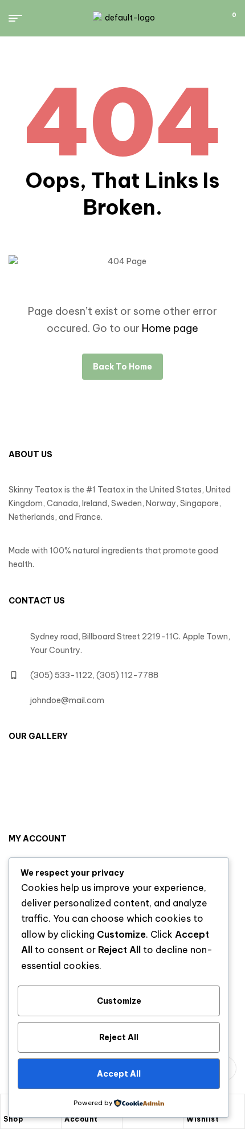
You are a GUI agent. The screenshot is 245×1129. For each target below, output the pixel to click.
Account (81, 1119)
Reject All (118, 1037)
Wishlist (202, 1119)
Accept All (119, 1074)
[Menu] (20, 18)
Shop (13, 1119)
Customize (119, 1001)
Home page (170, 328)
